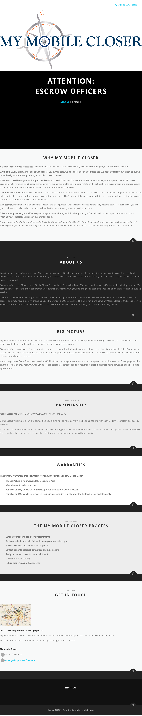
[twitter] (64, 694)
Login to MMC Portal (127, 4)
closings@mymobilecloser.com (20, 660)
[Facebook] (71, 694)
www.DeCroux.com (88, 710)
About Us (65, 102)
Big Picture (75, 102)
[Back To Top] (133, 241)
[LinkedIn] (77, 694)
